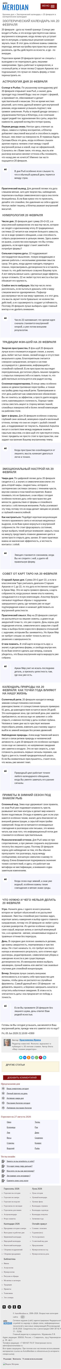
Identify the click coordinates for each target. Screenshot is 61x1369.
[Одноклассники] (28, 1057)
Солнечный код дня (40, 1241)
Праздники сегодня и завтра (15, 1228)
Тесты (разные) (38, 1237)
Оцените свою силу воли (17, 1181)
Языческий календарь (12, 1245)
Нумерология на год (40, 1250)
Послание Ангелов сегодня (18, 1103)
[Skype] (44, 1057)
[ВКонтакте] (24, 1057)
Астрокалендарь (10, 1214)
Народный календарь (12, 1241)
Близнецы (11, 1127)
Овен (9, 1122)
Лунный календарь (39, 1197)
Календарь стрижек (40, 1206)
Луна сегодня (37, 1193)
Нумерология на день (40, 1254)
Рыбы (37, 1148)
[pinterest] (9, 1308)
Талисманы (8, 1293)
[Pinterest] (40, 1057)
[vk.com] (4, 1308)
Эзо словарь (8, 1297)
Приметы (7, 1289)
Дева (37, 1133)
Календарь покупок (40, 1214)
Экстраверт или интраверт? (18, 1176)
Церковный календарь (12, 1237)
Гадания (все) (37, 1233)
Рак (36, 1127)
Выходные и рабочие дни (14, 1233)
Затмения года (38, 1219)
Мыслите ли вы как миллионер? (20, 1171)
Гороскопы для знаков (12, 1210)
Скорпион (39, 1138)
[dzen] (19, 1308)
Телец (37, 1122)
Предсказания (37, 1245)
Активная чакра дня (15, 1098)
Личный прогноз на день (17, 1093)
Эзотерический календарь (28, 14)
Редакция (7, 1359)
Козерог (38, 1143)
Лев (8, 1133)
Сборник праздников (12, 1254)
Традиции (8, 1285)
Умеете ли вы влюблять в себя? (20, 1161)
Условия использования (32, 1359)
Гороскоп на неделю (12, 1202)
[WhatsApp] (36, 1057)
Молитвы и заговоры (12, 1280)
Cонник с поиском (39, 1228)
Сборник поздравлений (13, 1250)
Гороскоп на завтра (11, 1197)
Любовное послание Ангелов (19, 1108)
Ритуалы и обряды (11, 1276)
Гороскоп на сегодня (12, 1193)
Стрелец (10, 1143)
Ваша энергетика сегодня (18, 1089)
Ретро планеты (10, 1219)
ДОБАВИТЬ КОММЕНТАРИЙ (22, 1077)
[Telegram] (32, 1057)
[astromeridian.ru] (15, 6)
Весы (9, 1138)
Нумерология (9, 1272)
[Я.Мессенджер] (20, 1057)
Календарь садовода (40, 1210)
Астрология (8, 1268)
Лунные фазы (37, 1202)
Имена (6, 1263)
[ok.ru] (14, 1308)
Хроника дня (8, 14)
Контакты (17, 1359)
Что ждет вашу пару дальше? (19, 1166)
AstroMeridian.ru (21, 1313)
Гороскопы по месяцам (13, 1206)
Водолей (10, 1148)
